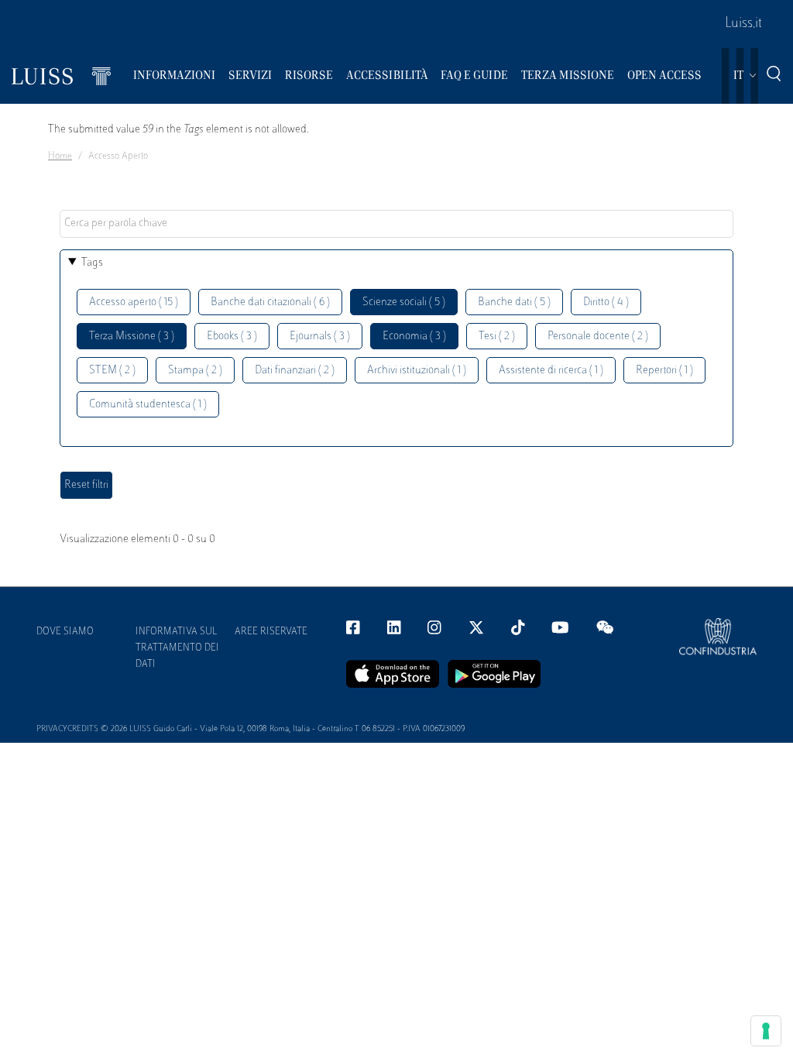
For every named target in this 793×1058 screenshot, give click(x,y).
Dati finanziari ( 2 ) (295, 370)
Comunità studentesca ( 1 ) (148, 404)
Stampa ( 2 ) (195, 370)
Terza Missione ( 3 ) (131, 336)
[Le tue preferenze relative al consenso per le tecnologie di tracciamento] (766, 1031)
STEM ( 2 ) (112, 370)
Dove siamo (65, 632)
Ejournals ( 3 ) (320, 336)
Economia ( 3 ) (414, 336)
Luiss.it (743, 24)
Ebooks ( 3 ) (232, 336)
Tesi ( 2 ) (497, 336)
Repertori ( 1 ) (664, 370)
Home (60, 156)
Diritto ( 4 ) (606, 302)
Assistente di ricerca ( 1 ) (551, 370)
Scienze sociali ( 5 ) (403, 302)
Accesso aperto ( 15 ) (133, 302)
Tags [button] (92, 263)
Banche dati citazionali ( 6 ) (270, 302)
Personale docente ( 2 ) (598, 336)
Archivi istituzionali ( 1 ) (416, 370)
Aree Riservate (271, 632)
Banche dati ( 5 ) (514, 302)
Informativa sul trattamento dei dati (177, 648)
